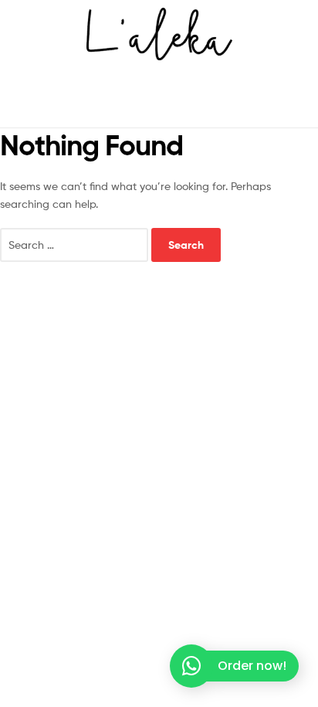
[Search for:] (75, 244)
